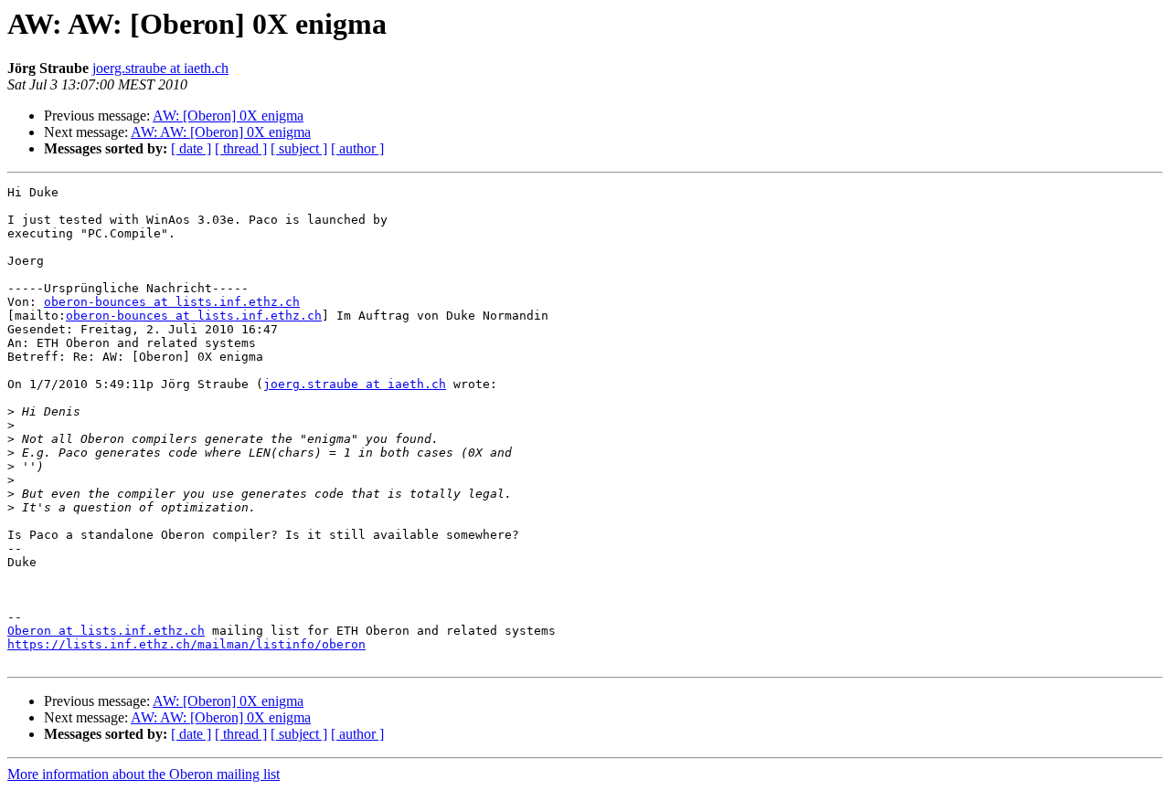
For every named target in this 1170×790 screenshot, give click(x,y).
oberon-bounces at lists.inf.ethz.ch (172, 302)
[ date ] (191, 148)
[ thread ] (241, 148)
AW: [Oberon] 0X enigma (228, 115)
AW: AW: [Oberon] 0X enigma (221, 132)
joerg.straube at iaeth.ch (160, 68)
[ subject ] (299, 148)
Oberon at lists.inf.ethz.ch (106, 630)
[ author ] (357, 148)
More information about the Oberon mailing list (143, 774)
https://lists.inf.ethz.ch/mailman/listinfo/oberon (186, 644)
